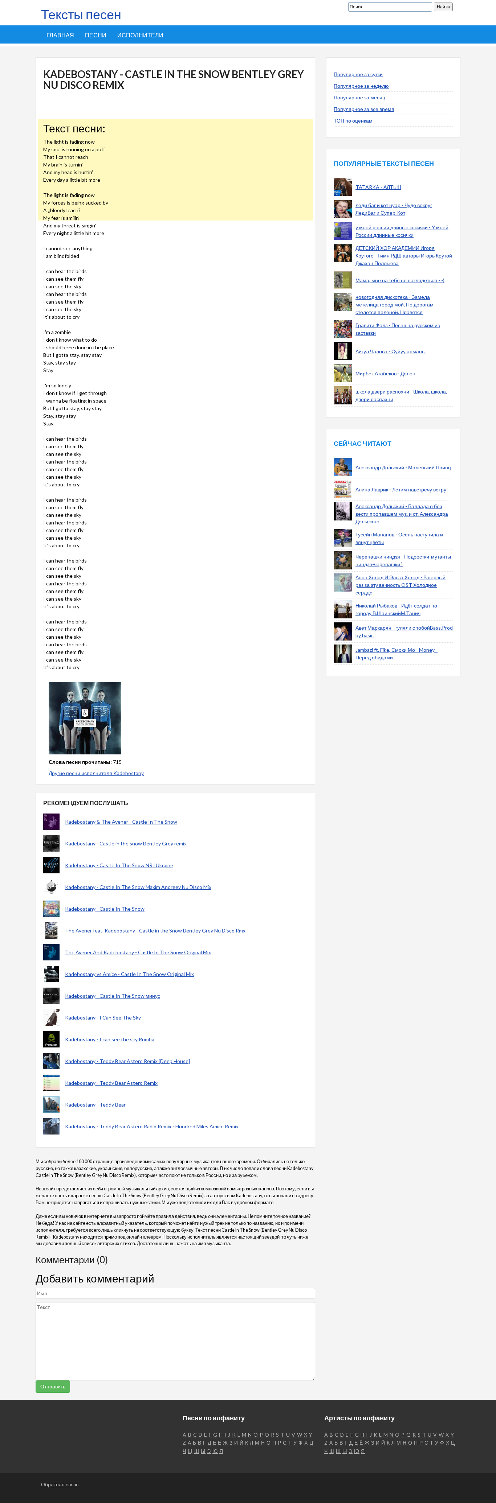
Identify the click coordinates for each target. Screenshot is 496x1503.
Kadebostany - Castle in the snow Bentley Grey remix (126, 843)
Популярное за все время (364, 109)
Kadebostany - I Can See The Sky (103, 1017)
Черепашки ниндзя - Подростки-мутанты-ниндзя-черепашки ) (404, 560)
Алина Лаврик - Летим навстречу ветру (400, 489)
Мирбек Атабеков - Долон (385, 373)
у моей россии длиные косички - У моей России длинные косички (401, 231)
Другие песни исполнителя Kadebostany (96, 773)
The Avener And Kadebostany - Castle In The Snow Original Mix (138, 952)
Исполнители (140, 35)
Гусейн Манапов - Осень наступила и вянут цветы (399, 538)
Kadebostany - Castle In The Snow (105, 909)
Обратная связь (59, 1484)
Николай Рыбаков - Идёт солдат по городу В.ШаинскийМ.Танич (396, 609)
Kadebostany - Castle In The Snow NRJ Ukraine (119, 865)
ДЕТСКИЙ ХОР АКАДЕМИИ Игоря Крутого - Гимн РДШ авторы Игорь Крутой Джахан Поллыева (403, 255)
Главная (60, 35)
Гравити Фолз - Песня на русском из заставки (397, 329)
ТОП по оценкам (353, 121)
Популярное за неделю (361, 86)
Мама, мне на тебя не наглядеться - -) (399, 280)
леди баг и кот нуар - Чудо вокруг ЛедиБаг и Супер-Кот (393, 209)
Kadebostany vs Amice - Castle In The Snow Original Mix (129, 974)
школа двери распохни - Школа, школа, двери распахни (401, 395)
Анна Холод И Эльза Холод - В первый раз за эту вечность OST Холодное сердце (400, 585)
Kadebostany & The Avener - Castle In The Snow (121, 822)
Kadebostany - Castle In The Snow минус (112, 996)
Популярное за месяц (359, 97)
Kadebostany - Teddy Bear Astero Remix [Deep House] (127, 1061)
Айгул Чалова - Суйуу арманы (390, 351)
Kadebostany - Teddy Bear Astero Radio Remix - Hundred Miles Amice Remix (152, 1126)
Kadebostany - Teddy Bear (95, 1104)
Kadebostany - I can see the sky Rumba (109, 1039)
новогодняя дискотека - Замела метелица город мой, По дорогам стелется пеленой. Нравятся (394, 304)
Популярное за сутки (358, 74)
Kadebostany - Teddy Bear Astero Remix (111, 1083)
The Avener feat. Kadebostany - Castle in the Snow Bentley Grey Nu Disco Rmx (155, 930)
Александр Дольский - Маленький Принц (403, 467)
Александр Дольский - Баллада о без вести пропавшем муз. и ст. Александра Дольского (401, 513)
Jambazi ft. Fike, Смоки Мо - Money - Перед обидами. (396, 653)
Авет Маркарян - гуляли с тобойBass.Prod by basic (404, 631)
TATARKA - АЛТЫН (378, 187)
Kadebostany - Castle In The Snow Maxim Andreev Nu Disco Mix (138, 887)
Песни (95, 35)
